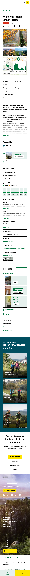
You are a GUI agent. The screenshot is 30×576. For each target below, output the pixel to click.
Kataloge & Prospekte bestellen (11, 512)
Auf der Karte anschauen (22, 141)
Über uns (5, 524)
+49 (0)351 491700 (12, 483)
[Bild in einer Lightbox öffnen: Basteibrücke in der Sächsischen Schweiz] (9, 52)
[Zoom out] (5, 61)
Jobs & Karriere (7, 526)
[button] (26, 569)
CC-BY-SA (10, 158)
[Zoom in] (5, 59)
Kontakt (7, 558)
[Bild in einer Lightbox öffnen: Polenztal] (15, 38)
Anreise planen (7, 510)
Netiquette (5, 546)
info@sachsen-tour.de (13, 486)
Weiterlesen (6, 135)
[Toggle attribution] (25, 72)
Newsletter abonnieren (9, 513)
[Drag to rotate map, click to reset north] (5, 64)
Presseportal (6, 517)
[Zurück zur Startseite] (5, 2)
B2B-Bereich (6, 519)
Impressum (13, 558)
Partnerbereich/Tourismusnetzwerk (12, 521)
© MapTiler (11, 71)
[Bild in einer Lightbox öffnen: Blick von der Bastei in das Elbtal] (21, 52)
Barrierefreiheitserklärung (10, 542)
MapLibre (6, 71)
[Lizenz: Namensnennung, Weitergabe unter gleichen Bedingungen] (8, 260)
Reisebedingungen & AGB (9, 544)
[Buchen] (27, 2)
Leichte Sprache (7, 540)
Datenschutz (20, 558)
